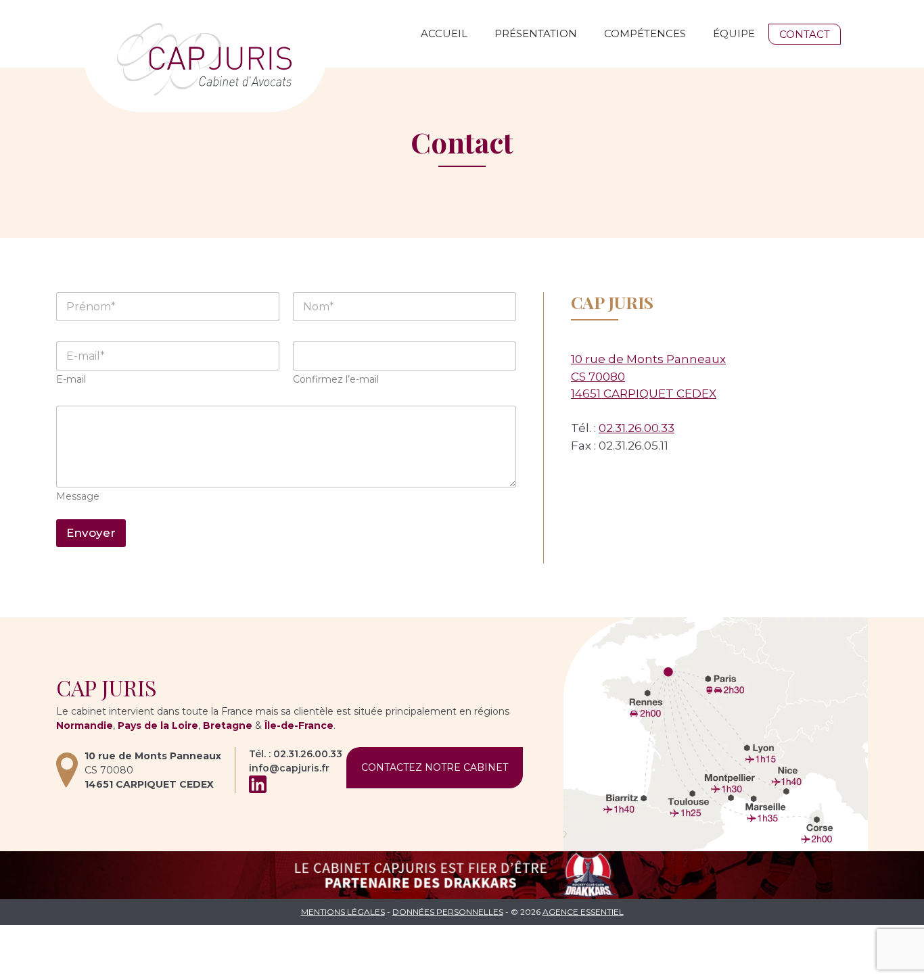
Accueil (444, 33)
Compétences (645, 33)
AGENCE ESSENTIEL (583, 912)
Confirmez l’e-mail (336, 379)
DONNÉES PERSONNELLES (447, 912)
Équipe (734, 33)
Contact (804, 34)
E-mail (71, 379)
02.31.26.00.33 (636, 428)
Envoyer (91, 533)
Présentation (535, 33)
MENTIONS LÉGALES (343, 912)
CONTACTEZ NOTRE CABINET (434, 767)
